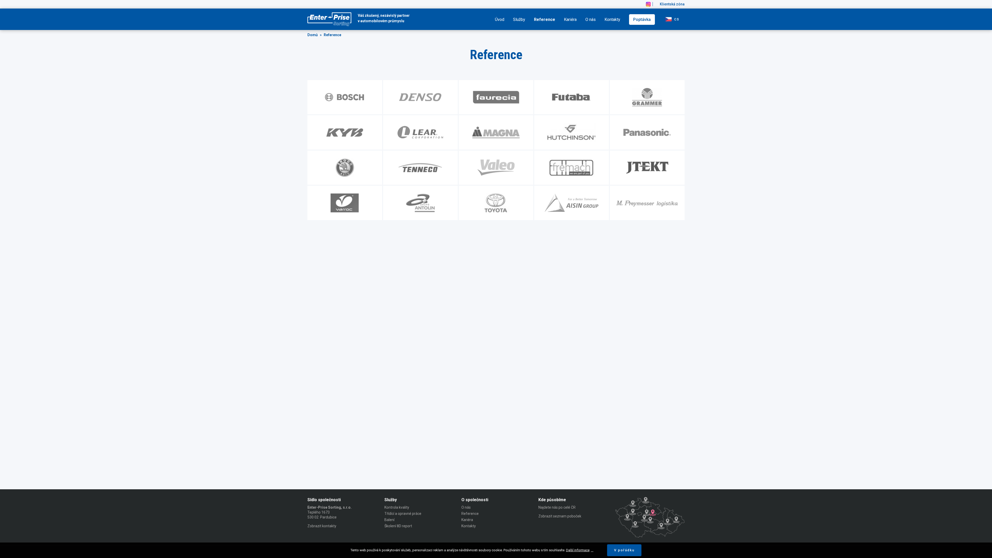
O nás (590, 19)
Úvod (499, 19)
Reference (544, 19)
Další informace (578, 550)
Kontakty (612, 19)
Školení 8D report (398, 526)
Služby (519, 19)
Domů (312, 35)
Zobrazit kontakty (321, 526)
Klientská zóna (672, 4)
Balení (389, 520)
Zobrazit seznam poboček (559, 516)
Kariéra (570, 19)
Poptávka (642, 19)
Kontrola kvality (396, 507)
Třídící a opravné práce (402, 514)
